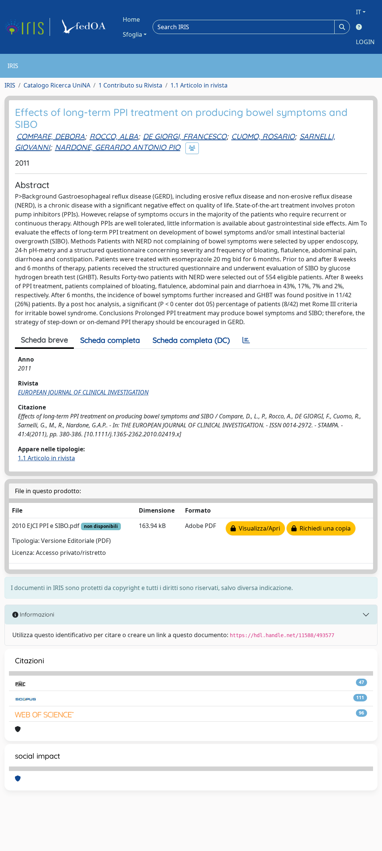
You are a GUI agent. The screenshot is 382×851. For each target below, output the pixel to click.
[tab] (246, 340)
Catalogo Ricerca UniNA (57, 85)
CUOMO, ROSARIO (263, 136)
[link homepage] (27, 27)
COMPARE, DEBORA (50, 136)
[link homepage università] (85, 27)
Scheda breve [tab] (44, 339)
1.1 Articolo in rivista (199, 85)
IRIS (9, 85)
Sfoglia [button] (132, 34)
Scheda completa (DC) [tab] (191, 340)
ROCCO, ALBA (114, 136)
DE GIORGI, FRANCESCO (184, 136)
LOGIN (365, 42)
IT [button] (358, 12)
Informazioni (36, 614)
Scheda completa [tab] (110, 340)
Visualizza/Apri (258, 528)
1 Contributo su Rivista (130, 85)
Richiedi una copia (324, 528)
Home (131, 19)
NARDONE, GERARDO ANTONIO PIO (117, 147)
